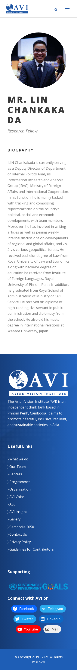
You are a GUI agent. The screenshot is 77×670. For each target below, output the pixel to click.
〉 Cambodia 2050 (20, 527)
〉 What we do (17, 459)
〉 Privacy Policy (19, 541)
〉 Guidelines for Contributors (30, 549)
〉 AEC (11, 504)
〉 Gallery (14, 519)
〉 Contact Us (17, 534)
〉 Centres (14, 474)
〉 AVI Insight (17, 511)
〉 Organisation (19, 489)
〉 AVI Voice (15, 496)
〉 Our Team (16, 466)
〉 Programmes (18, 481)
